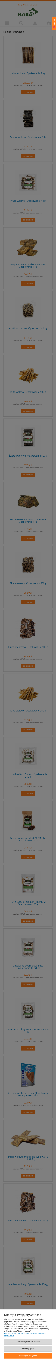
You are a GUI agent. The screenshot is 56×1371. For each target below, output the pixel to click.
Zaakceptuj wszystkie (28, 1356)
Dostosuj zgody (28, 1348)
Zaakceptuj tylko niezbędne (28, 1341)
